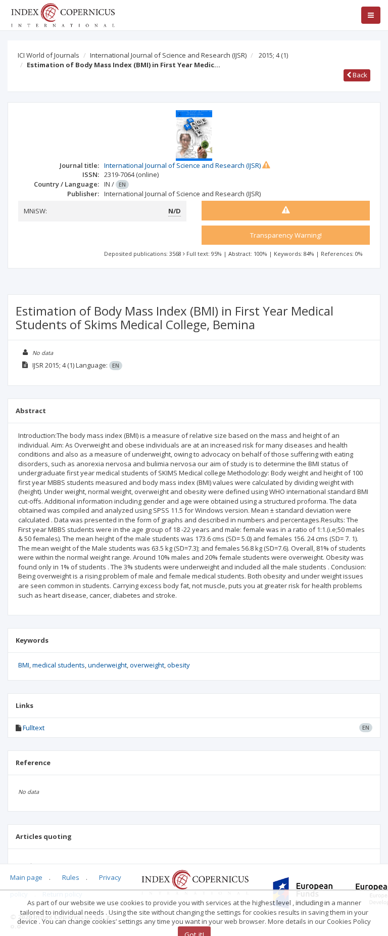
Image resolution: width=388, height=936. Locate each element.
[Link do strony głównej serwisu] (62, 14)
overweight (147, 665)
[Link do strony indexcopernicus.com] (195, 881)
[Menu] (370, 15)
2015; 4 (273, 55)
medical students (58, 665)
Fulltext (33, 727)
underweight (107, 665)
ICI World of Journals (48, 55)
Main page (26, 877)
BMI (23, 665)
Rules (70, 877)
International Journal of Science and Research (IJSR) (168, 55)
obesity (178, 665)
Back (359, 74)
